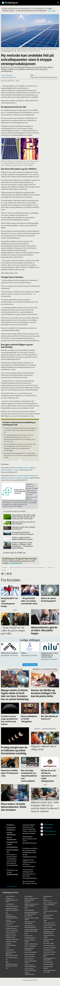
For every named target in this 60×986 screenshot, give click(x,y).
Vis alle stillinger (30, 665)
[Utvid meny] (58, 2)
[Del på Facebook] (2, 573)
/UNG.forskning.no (50, 831)
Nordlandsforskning (30, 937)
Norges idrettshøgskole (31, 952)
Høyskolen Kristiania (11, 941)
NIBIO (7, 962)
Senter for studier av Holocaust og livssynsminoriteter (48, 916)
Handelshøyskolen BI (11, 928)
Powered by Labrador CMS (30, 980)
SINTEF (45, 909)
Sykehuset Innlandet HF (49, 929)
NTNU (26, 908)
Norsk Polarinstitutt (30, 954)
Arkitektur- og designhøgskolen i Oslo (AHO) (12, 900)
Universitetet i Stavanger (49, 952)
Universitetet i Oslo (48, 949)
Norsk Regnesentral (30, 956)
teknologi (50, 567)
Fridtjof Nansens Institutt (12, 926)
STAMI (45, 920)
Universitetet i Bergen (48, 945)
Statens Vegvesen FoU (48, 922)
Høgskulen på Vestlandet (12, 939)
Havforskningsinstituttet (12, 930)
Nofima (26, 933)
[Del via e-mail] (10, 573)
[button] (2, 644)
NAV (7, 959)
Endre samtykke (12, 886)
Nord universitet (29, 935)
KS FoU (7, 947)
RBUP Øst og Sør (47, 900)
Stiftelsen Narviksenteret (49, 925)
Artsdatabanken (10, 904)
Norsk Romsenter (29, 958)
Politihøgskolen (47, 896)
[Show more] (20, 461)
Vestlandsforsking (48, 962)
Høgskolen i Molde (10, 932)
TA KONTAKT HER (15, 563)
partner (4, 567)
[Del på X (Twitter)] (5, 573)
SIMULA (45, 906)
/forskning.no (48, 828)
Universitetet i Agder (48, 943)
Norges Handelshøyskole (31, 944)
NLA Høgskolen (29, 896)
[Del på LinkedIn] (7, 573)
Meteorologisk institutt (11, 957)
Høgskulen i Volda (10, 937)
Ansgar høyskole (10, 896)
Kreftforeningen (10, 949)
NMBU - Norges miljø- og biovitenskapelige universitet (31, 900)
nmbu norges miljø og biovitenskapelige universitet (27, 567)
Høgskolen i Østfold (11, 935)
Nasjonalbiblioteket (29, 910)
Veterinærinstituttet (48, 964)
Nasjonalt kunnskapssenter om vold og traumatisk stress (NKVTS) (32, 914)
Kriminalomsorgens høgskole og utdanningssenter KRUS (12, 953)
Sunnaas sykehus (47, 927)
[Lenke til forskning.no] (28, 2)
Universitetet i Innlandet (49, 947)
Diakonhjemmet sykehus (12, 906)
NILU (7, 968)
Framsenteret (9, 924)
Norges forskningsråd (30, 946)
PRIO (44, 898)
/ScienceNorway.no (50, 834)
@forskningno (48, 824)
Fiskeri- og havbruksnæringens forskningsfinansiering (12, 916)
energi (4, 570)
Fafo (7, 912)
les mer (51, 11)
